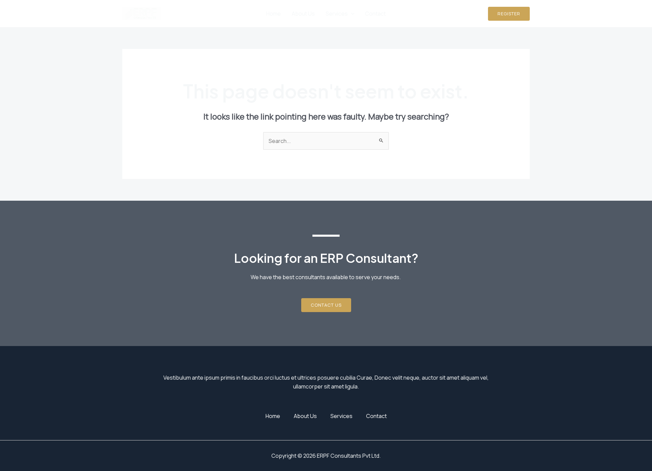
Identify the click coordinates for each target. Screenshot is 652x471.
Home (273, 13)
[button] (509, 14)
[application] (351, 13)
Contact (375, 13)
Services (337, 13)
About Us (303, 13)
